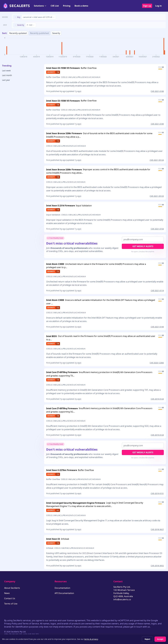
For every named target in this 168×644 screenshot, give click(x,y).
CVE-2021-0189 (157, 124)
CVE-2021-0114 (157, 290)
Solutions (39, 5)
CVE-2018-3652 (157, 565)
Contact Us (9, 598)
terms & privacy (91, 639)
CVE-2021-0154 (157, 229)
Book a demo (81, 5)
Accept (160, 639)
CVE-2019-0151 (157, 493)
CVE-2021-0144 (157, 326)
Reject (147, 639)
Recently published (39, 33)
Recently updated (18, 33)
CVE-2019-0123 (157, 435)
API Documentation (64, 593)
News (7, 593)
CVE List (55, 5)
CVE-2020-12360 (157, 363)
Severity (56, 33)
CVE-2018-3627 (157, 529)
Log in (158, 5)
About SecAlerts (12, 587)
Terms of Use (10, 603)
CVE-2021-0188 (157, 91)
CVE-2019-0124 (157, 399)
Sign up (147, 5)
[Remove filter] (15, 17)
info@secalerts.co (122, 599)
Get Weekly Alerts (142, 246)
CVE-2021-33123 (157, 196)
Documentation (62, 587)
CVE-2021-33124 (157, 160)
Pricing (66, 5)
